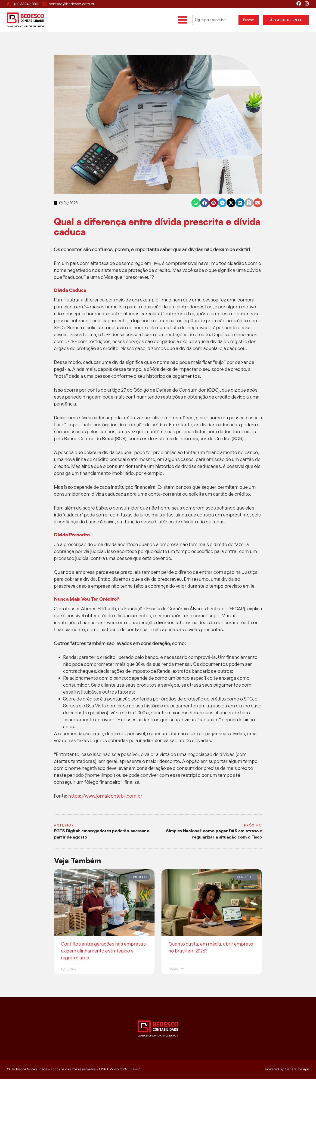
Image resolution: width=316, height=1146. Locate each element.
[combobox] (215, 20)
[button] (195, 202)
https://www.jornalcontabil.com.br (105, 796)
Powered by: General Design (287, 1069)
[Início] (25, 19)
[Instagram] (306, 3)
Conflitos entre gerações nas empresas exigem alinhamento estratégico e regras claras (103, 951)
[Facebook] (298, 3)
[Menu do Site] (183, 20)
